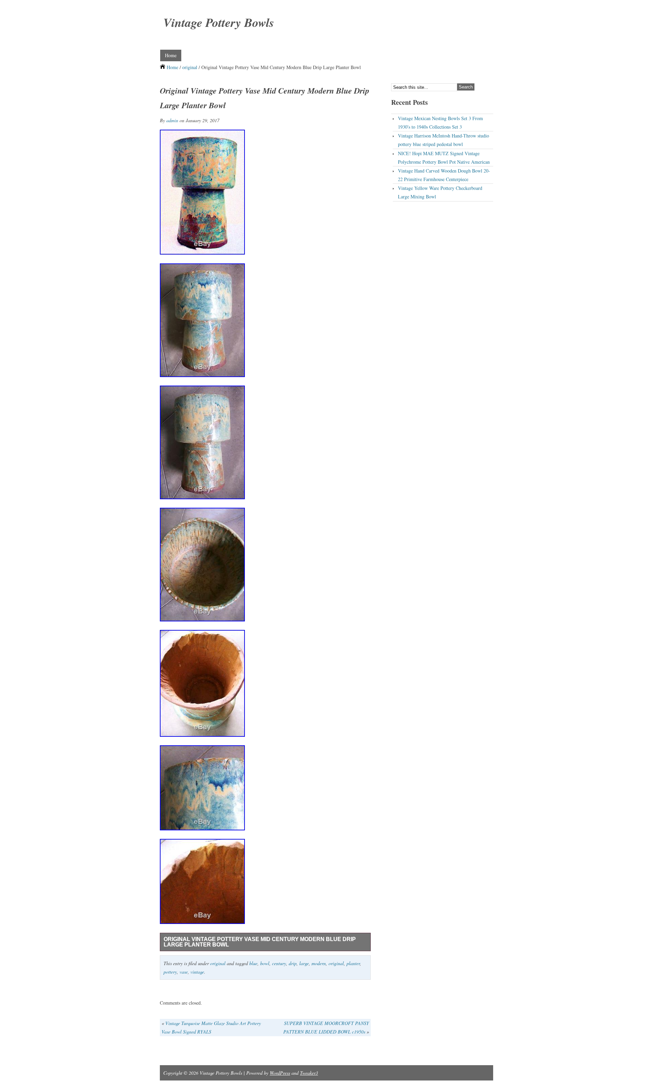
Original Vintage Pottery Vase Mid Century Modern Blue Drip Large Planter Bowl (260, 941)
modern (319, 963)
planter (353, 963)
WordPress (280, 1073)
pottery (170, 972)
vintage (197, 972)
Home (171, 55)
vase (184, 972)
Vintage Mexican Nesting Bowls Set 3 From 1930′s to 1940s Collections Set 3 (440, 122)
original (189, 67)
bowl (264, 963)
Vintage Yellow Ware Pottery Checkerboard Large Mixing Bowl (440, 192)
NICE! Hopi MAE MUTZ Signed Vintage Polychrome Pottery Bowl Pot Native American (444, 157)
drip (293, 963)
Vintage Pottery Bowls (218, 22)
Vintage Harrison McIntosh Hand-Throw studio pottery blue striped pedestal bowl (443, 139)
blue (253, 963)
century (279, 963)
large (304, 963)
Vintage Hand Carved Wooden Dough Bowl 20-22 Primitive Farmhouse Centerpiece (444, 174)
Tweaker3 (309, 1073)
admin (172, 120)
